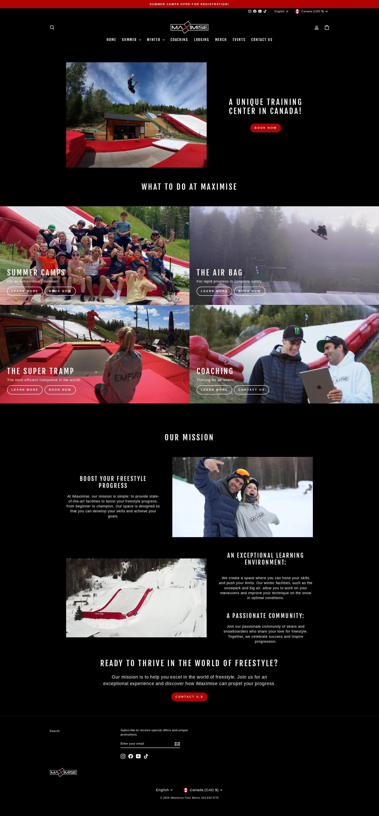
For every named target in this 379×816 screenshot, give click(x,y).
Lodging (201, 39)
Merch (221, 39)
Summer (130, 39)
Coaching (179, 39)
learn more (24, 291)
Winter (154, 39)
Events (239, 39)
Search (54, 731)
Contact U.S (189, 696)
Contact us (261, 39)
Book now (265, 127)
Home (111, 39)
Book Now (60, 291)
